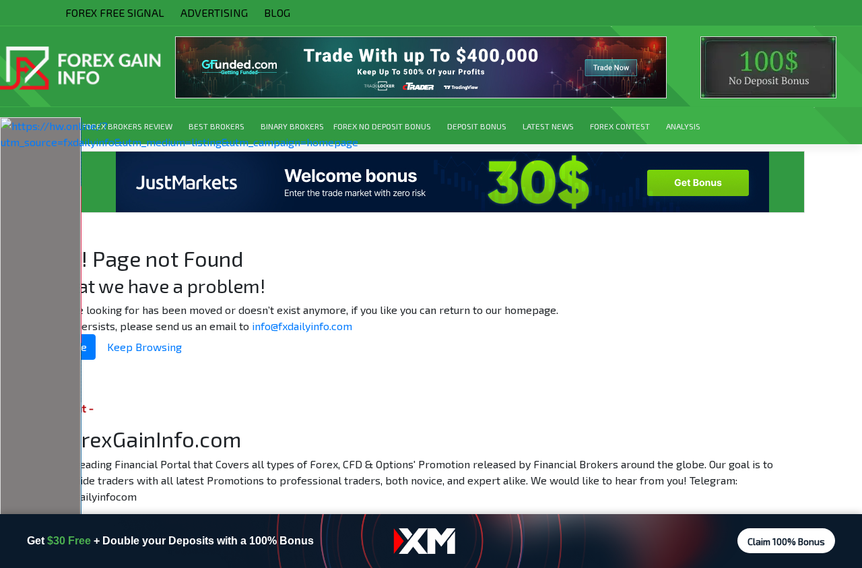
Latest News (548, 126)
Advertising (214, 12)
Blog (277, 12)
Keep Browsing (144, 346)
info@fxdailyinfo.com (302, 325)
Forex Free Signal (114, 12)
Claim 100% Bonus (786, 541)
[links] (431, 67)
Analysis (683, 126)
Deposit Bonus (476, 126)
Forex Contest (620, 126)
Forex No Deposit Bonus (382, 126)
